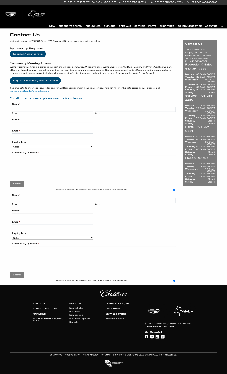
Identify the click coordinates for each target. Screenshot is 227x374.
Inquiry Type (19, 142)
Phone (16, 119)
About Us (39, 303)
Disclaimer (113, 309)
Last (97, 113)
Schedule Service (115, 318)
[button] (52, 26)
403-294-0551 (199, 61)
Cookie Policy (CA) (117, 303)
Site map (105, 355)
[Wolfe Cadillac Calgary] (25, 14)
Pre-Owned (75, 311)
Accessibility (72, 355)
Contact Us (56, 355)
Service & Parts (116, 314)
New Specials (76, 315)
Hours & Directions (45, 309)
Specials (73, 322)
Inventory (76, 303)
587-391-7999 (204, 55)
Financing (39, 314)
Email (16, 131)
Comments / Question (25, 152)
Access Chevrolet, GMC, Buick (48, 320)
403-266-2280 (201, 58)
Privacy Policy (90, 355)
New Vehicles (76, 308)
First (14, 113)
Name (16, 104)
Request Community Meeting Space (35, 80)
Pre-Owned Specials (80, 318)
